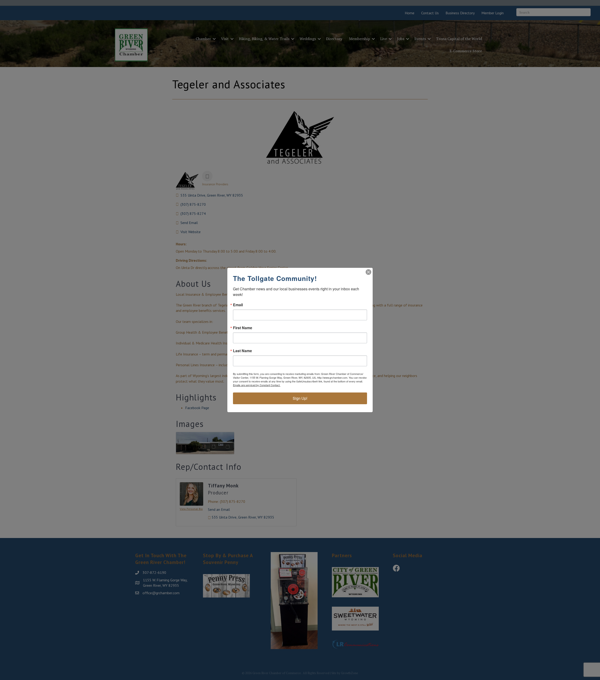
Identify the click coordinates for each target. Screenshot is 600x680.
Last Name (242, 351)
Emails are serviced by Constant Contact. (256, 385)
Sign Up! (300, 398)
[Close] (368, 272)
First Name (242, 328)
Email (238, 305)
